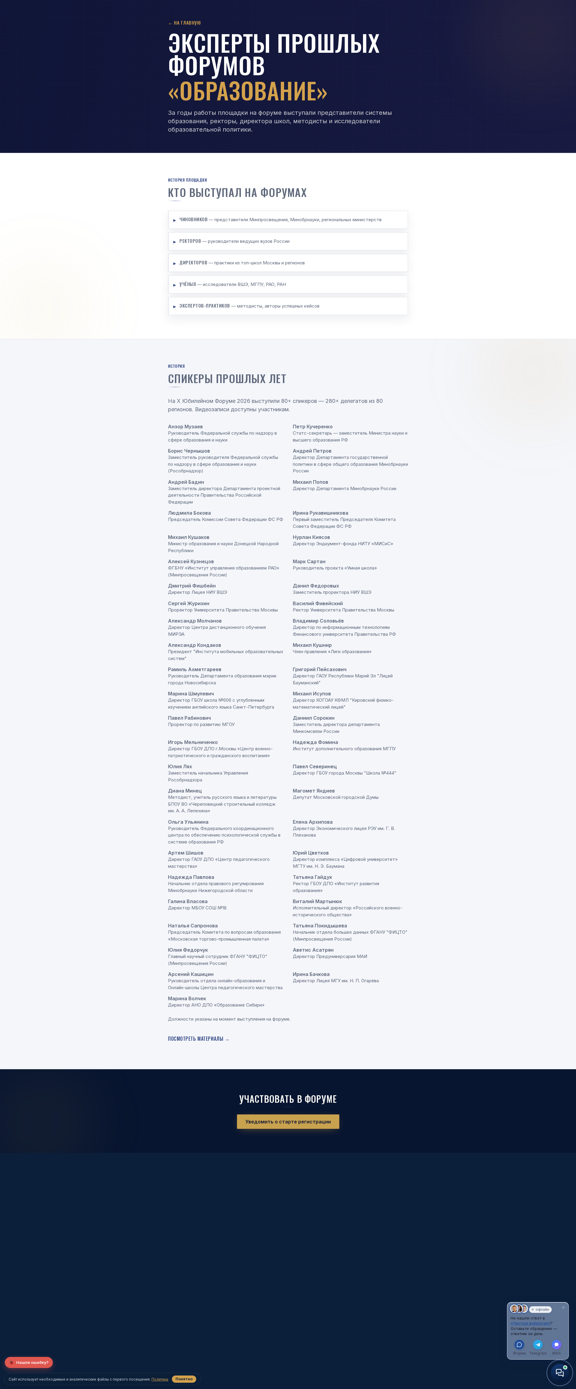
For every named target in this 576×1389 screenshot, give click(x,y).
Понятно (184, 1379)
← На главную (184, 22)
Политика (160, 1379)
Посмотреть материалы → (199, 1038)
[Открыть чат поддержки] (560, 1373)
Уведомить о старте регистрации (288, 1122)
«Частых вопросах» (530, 1323)
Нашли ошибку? (29, 1362)
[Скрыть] (563, 1307)
